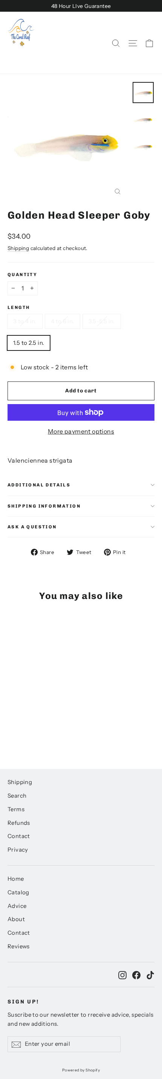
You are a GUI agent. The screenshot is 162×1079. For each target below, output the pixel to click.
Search (17, 795)
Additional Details (39, 485)
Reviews (19, 946)
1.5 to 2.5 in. (28, 342)
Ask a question (32, 526)
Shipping (18, 248)
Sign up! (23, 1002)
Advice (17, 906)
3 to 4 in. (25, 321)
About (16, 919)
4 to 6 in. (62, 321)
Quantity (22, 274)
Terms (16, 809)
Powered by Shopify (81, 1070)
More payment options (81, 431)
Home (16, 878)
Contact (19, 836)
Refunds (19, 823)
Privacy (18, 849)
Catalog (18, 892)
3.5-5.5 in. (102, 321)
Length (19, 307)
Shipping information (44, 506)
